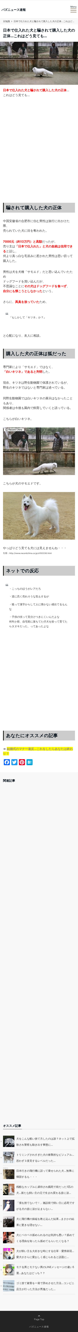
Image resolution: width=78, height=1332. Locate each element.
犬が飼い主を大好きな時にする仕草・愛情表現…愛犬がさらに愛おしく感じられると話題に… (45, 1254)
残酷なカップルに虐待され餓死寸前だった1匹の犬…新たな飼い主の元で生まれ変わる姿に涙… (44, 1189)
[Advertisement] (39, 153)
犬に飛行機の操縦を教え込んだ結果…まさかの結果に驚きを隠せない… (45, 1221)
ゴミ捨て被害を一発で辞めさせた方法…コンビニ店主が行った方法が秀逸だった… (45, 1286)
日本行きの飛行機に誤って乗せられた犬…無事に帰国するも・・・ (45, 1173)
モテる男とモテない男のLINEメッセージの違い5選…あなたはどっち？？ (45, 1270)
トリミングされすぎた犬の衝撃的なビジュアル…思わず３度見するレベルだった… (45, 1157)
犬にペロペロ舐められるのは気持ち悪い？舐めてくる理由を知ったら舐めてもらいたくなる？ (45, 1238)
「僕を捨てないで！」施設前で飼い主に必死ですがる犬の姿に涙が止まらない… (45, 1205)
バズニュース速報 (14, 9)
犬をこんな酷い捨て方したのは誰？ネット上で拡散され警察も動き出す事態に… (45, 1141)
